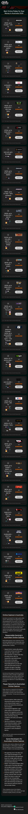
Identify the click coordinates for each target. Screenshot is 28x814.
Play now (19, 30)
